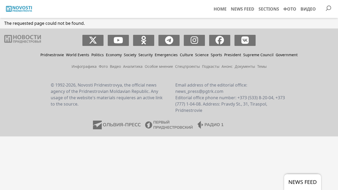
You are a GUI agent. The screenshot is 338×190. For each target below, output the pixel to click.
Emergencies (166, 54)
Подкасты (210, 66)
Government (287, 54)
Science (202, 54)
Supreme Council (258, 54)
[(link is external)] (93, 40)
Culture (186, 54)
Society (130, 54)
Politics (97, 54)
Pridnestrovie (52, 54)
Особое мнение (159, 66)
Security (145, 54)
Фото (289, 9)
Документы (245, 66)
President (232, 54)
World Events (77, 54)
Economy (114, 54)
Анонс (227, 66)
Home (220, 9)
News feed (242, 9)
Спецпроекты (187, 66)
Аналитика (133, 66)
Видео (308, 9)
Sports (216, 54)
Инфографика (84, 66)
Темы (262, 66)
